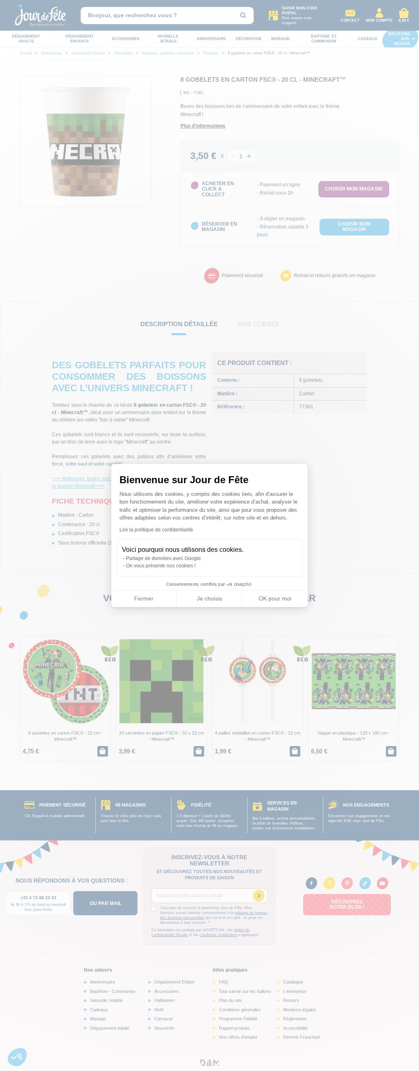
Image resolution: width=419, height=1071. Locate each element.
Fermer (143, 598)
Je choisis (209, 598)
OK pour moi (275, 598)
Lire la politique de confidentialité (156, 530)
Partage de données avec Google (163, 558)
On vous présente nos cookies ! (161, 566)
